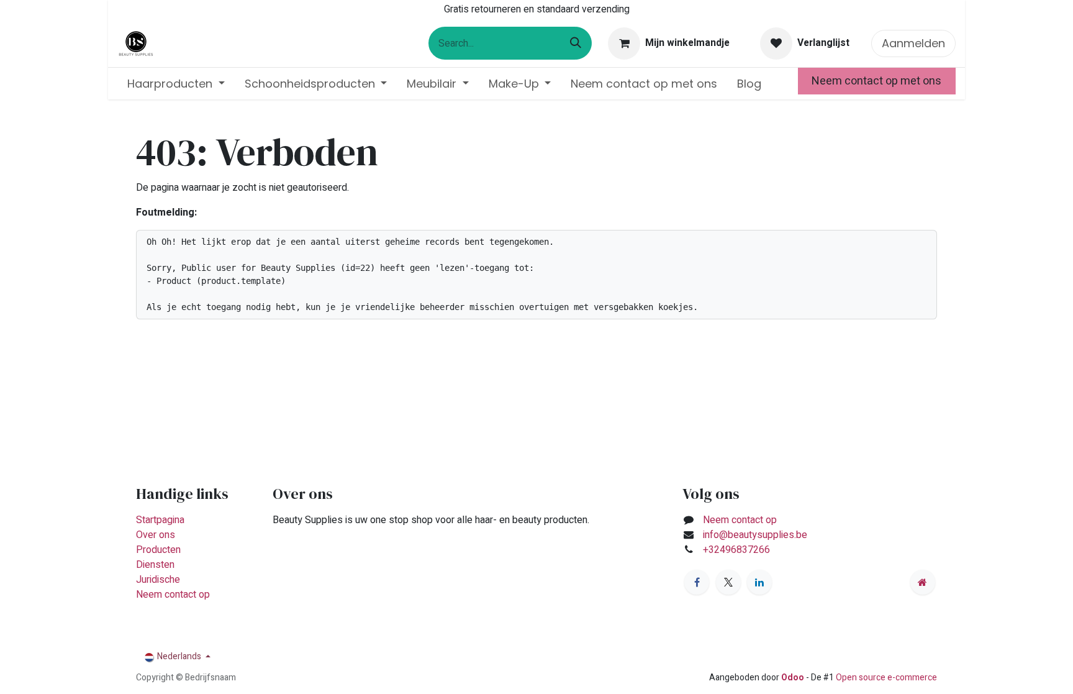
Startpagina (160, 520)
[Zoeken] (575, 43)
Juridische (158, 579)
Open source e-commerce (886, 677)
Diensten (155, 564)
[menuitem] (176, 83)
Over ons (155, 534)
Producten (158, 549)
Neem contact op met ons (876, 81)
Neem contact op (173, 594)
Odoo (793, 677)
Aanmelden (913, 43)
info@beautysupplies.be (755, 534)
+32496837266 (737, 549)
